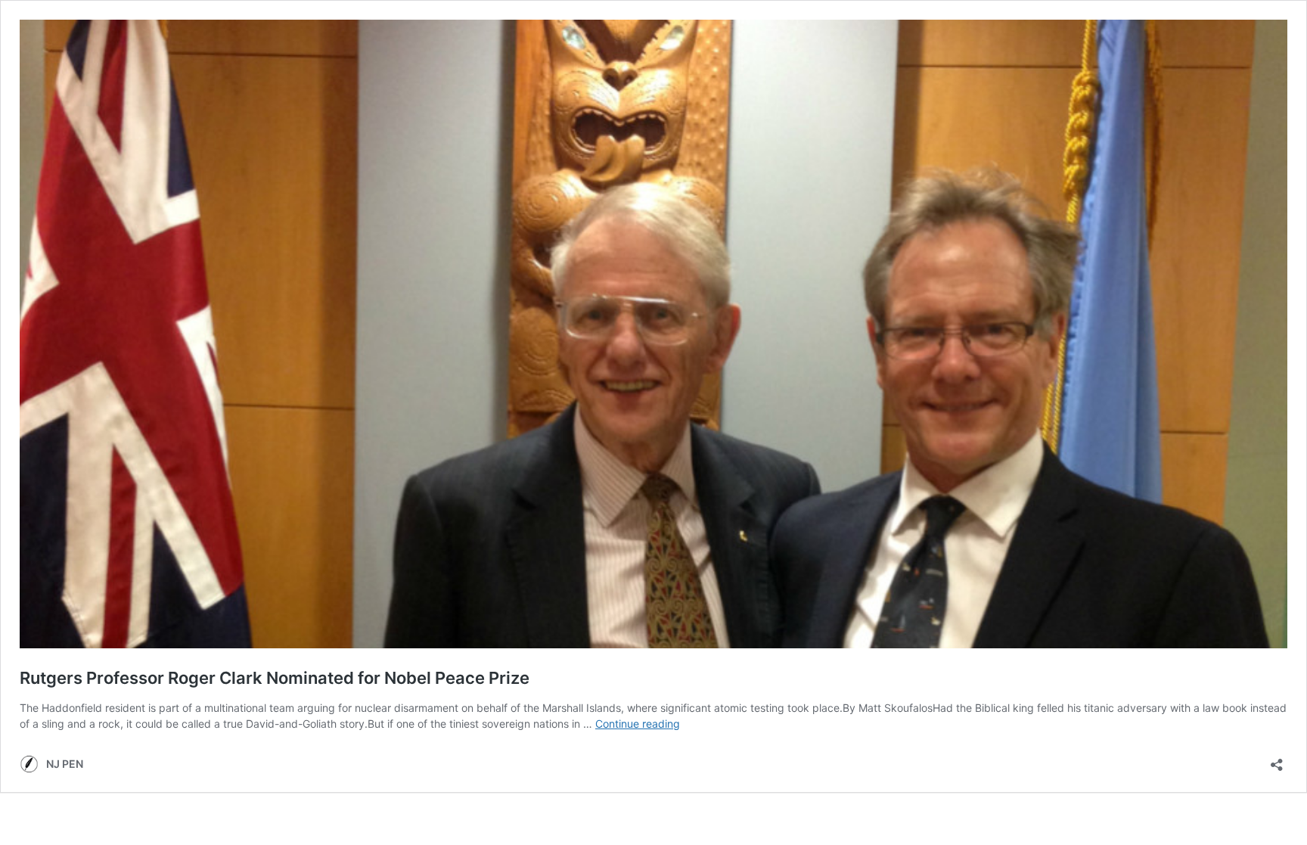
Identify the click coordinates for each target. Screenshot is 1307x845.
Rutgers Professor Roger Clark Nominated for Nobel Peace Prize (274, 678)
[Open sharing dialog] (1276, 760)
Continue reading (637, 723)
